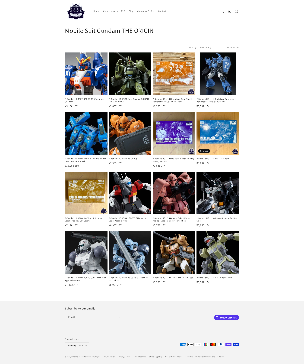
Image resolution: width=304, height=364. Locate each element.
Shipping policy (155, 357)
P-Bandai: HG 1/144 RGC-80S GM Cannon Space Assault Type (128, 219)
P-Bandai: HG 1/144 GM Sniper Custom (214, 277)
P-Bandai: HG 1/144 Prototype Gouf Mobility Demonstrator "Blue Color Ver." (216, 100)
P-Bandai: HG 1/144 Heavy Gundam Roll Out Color (217, 219)
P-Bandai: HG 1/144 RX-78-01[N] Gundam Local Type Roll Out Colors (84, 219)
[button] (110, 11)
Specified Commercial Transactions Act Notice (205, 357)
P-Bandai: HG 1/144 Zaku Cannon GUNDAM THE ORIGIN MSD (129, 100)
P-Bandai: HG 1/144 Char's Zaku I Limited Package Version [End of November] (172, 219)
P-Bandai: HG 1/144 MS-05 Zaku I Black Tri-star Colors (129, 279)
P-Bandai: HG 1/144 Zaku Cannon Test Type (173, 277)
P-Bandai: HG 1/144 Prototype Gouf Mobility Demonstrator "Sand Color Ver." (173, 100)
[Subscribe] (118, 317)
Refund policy (109, 357)
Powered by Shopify (92, 357)
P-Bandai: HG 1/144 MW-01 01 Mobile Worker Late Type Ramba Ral (85, 160)
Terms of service (139, 357)
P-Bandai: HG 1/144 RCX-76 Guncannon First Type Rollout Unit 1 (85, 279)
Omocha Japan (77, 357)
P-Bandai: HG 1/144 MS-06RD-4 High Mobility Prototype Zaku (173, 160)
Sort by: (193, 47)
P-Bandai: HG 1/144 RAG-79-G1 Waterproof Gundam (84, 100)
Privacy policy (124, 357)
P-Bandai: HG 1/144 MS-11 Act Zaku (213, 158)
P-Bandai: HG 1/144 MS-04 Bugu (124, 158)
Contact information (173, 357)
